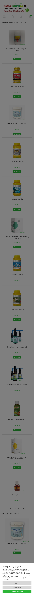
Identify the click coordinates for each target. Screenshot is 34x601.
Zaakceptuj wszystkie (17, 591)
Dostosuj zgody (17, 587)
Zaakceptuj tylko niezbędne (17, 583)
